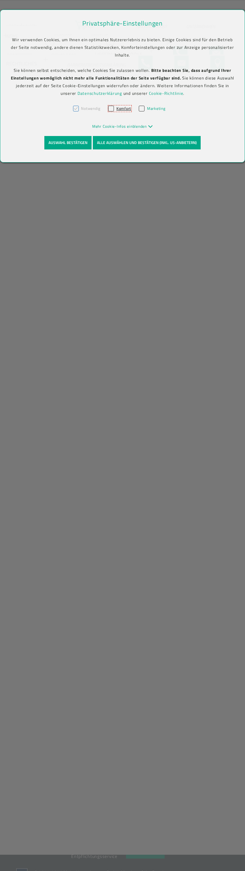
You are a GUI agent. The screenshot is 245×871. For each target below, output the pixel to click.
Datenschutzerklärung (100, 93)
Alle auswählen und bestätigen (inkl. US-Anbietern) (147, 143)
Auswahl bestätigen (67, 143)
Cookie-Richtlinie (166, 93)
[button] (122, 126)
